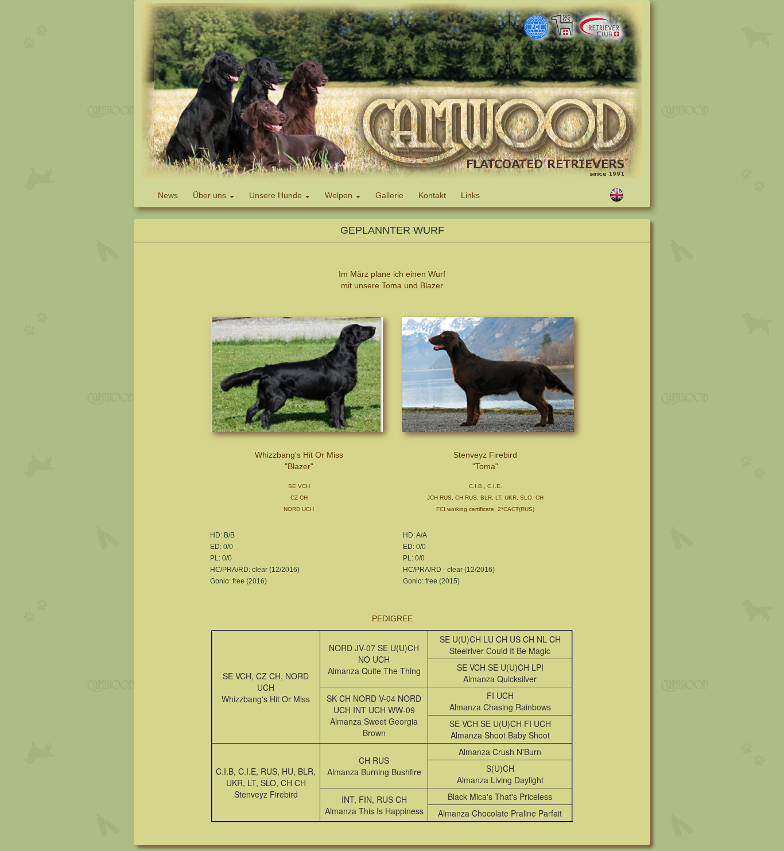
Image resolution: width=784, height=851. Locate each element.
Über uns (210, 195)
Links (470, 195)
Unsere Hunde (276, 195)
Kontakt (432, 195)
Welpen (340, 195)
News (168, 195)
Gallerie (389, 195)
